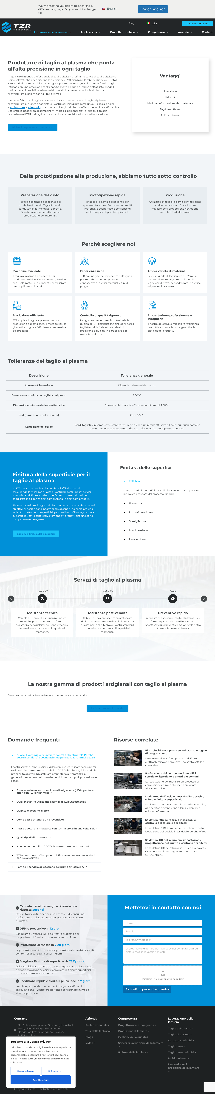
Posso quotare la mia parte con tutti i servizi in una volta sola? (57, 828)
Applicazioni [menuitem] (89, 32)
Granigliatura (137, 521)
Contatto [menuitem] (207, 32)
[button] (161, 481)
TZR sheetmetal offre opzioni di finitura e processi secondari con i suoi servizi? (56, 856)
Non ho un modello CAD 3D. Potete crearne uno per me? (53, 846)
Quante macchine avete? (33, 810)
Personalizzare (25, 1071)
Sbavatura (135, 503)
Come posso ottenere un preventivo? (40, 819)
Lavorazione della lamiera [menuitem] (51, 32)
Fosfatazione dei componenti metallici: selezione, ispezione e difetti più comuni (172, 775)
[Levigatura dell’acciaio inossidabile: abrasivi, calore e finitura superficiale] (128, 804)
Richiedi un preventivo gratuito (147, 989)
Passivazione (137, 539)
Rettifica (134, 481)
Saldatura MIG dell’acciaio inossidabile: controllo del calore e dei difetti (170, 821)
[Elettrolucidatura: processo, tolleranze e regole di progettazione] (128, 758)
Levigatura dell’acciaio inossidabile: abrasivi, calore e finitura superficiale (174, 798)
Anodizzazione (138, 530)
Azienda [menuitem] (183, 32)
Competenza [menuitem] (156, 32)
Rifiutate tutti (55, 1071)
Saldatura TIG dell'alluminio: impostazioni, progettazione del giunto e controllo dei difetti (176, 842)
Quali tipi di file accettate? (34, 837)
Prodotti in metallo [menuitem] (122, 32)
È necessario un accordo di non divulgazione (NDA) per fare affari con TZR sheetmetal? (55, 791)
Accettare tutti (41, 1080)
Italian (154, 23)
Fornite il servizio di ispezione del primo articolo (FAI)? (52, 866)
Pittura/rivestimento (142, 512)
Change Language (153, 9)
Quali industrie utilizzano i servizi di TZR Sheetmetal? (51, 801)
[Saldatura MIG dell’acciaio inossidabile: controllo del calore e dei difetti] (128, 826)
